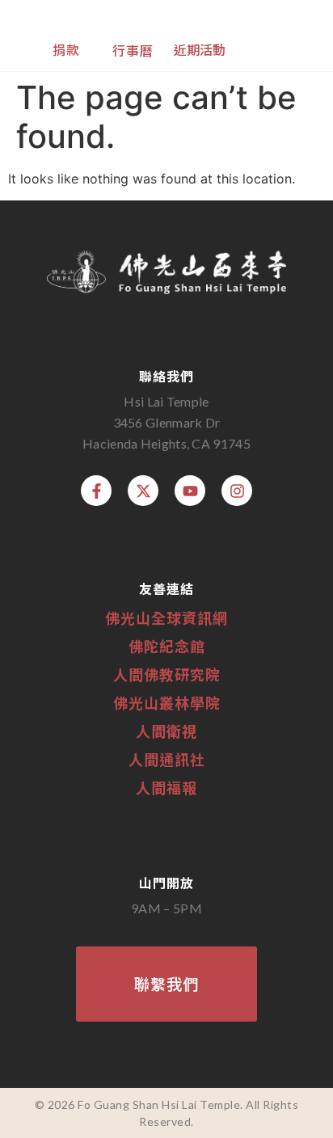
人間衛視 (166, 730)
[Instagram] (236, 490)
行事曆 (133, 50)
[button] (296, 34)
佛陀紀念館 (167, 645)
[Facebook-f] (96, 490)
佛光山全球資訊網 (166, 617)
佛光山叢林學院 (167, 702)
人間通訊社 (167, 758)
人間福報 (166, 787)
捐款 (66, 49)
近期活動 (200, 49)
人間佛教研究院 (167, 674)
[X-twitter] (143, 490)
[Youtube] (190, 490)
